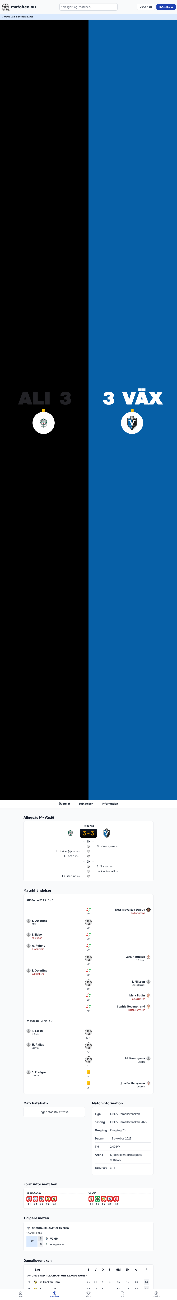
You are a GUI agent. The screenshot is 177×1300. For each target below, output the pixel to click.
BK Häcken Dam (49, 1282)
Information (110, 803)
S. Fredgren (40, 1072)
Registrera (166, 6)
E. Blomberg (38, 974)
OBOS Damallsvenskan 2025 (18, 16)
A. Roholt (38, 945)
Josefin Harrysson (136, 1010)
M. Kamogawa (138, 913)
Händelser (86, 803)
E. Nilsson (140, 960)
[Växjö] (132, 423)
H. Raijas (38, 1044)
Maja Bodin (137, 995)
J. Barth (35, 1034)
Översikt (64, 803)
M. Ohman (37, 938)
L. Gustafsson (138, 998)
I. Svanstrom (38, 949)
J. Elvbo (37, 934)
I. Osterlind (40, 921)
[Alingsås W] (43, 423)
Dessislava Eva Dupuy (130, 910)
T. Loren (37, 1031)
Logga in (146, 6)
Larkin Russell (135, 957)
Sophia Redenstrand (131, 1006)
